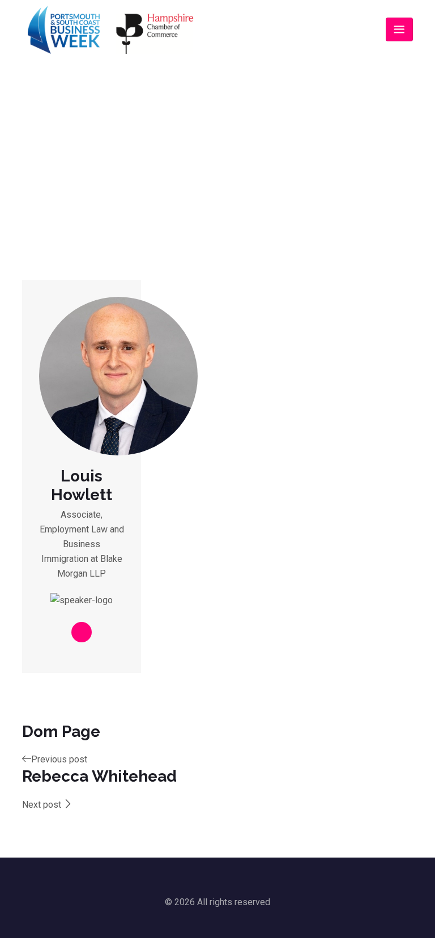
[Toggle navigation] (399, 29)
